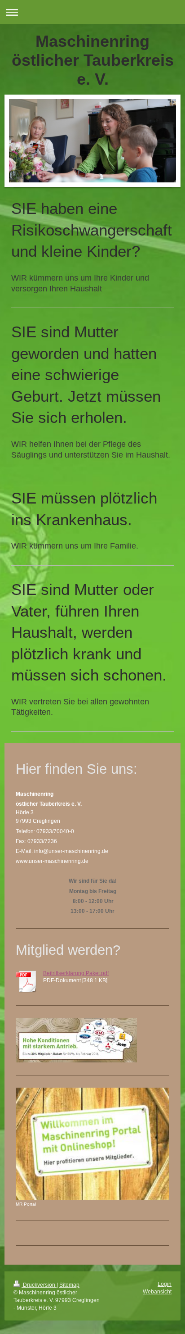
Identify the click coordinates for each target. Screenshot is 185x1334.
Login (165, 1284)
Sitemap (69, 1285)
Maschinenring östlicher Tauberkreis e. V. (93, 60)
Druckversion (39, 1285)
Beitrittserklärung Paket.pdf (76, 973)
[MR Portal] (92, 1144)
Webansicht (157, 1292)
